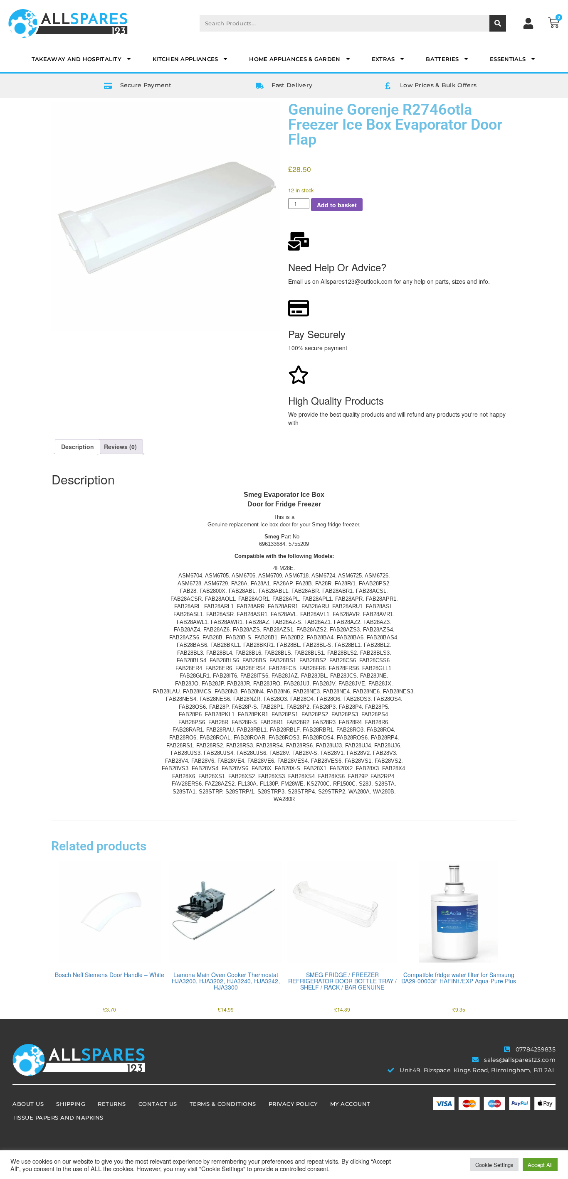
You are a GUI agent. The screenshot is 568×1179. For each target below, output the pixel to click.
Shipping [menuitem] (70, 1103)
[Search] (497, 23)
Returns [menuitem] (112, 1103)
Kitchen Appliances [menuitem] (185, 59)
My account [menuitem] (350, 1103)
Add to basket (337, 205)
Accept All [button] (540, 1165)
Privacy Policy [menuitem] (293, 1103)
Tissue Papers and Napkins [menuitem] (58, 1117)
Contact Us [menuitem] (157, 1103)
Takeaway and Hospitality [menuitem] (76, 59)
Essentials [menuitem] (508, 59)
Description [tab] (77, 446)
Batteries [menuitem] (442, 59)
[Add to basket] (59, 947)
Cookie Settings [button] (494, 1165)
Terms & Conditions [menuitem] (223, 1103)
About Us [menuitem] (28, 1103)
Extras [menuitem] (383, 59)
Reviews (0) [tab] (120, 446)
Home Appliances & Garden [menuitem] (294, 59)
